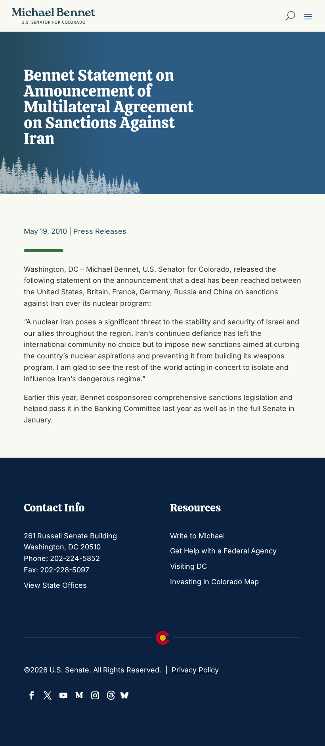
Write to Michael (197, 536)
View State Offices (55, 585)
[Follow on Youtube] (63, 695)
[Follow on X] (47, 695)
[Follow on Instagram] (95, 695)
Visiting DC (188, 566)
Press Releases (99, 231)
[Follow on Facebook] (32, 695)
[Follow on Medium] (79, 695)
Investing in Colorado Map (214, 581)
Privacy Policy (195, 670)
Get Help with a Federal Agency (223, 551)
